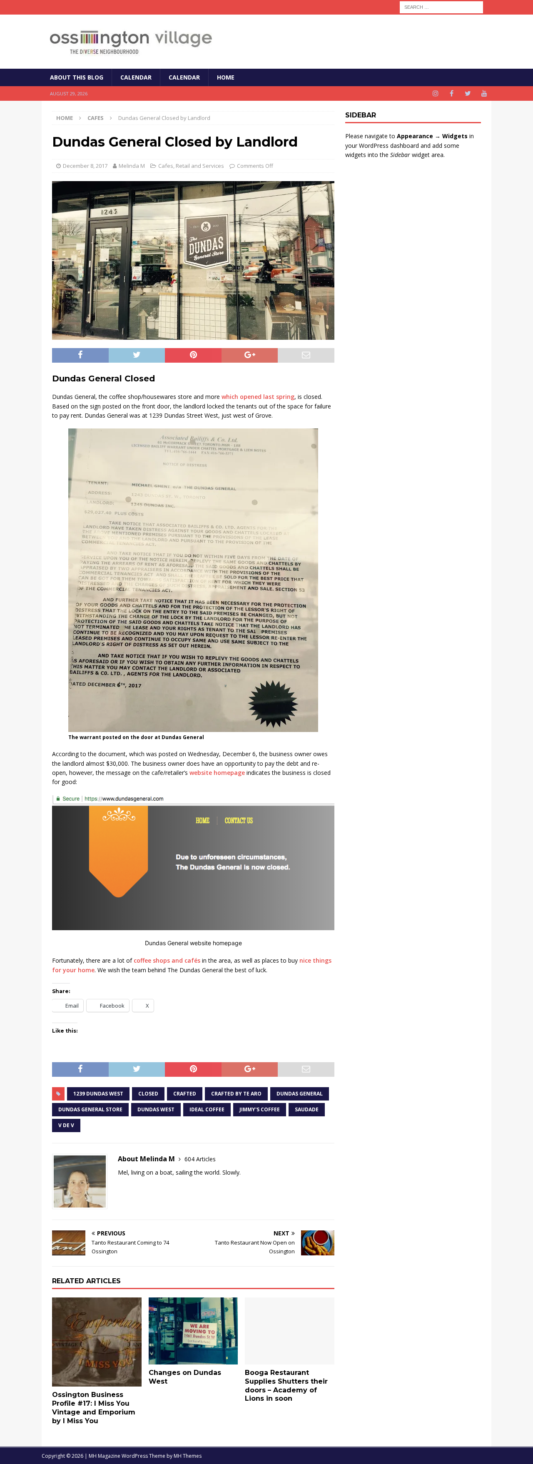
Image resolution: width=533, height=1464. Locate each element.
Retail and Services (200, 165)
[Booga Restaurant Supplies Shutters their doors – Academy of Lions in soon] (289, 1330)
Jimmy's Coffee (259, 1109)
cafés (192, 960)
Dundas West (155, 1109)
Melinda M (132, 165)
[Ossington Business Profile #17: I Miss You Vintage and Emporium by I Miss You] (97, 1342)
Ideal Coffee (206, 1109)
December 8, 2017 (85, 165)
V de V (66, 1125)
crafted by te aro (236, 1093)
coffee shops (152, 960)
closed (148, 1093)
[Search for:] (441, 6)
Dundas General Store (90, 1109)
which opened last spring (258, 397)
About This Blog (76, 77)
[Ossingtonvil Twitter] (468, 93)
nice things (315, 960)
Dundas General (299, 1093)
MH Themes (188, 1455)
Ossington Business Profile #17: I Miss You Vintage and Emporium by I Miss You (93, 1407)
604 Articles (200, 1159)
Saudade (307, 1109)
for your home (73, 970)
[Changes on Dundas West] (193, 1330)
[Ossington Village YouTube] (484, 93)
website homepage (217, 773)
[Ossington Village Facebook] (451, 93)
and (177, 960)
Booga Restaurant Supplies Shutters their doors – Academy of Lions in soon (286, 1385)
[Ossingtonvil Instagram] (435, 93)
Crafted (184, 1093)
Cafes (165, 165)
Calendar (136, 77)
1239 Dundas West (98, 1093)
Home (225, 77)
